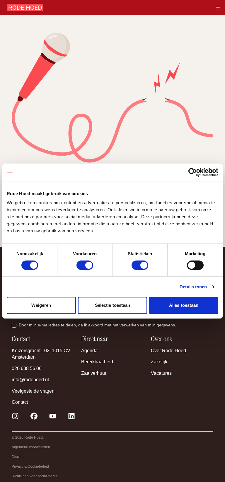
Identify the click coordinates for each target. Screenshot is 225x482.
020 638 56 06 (27, 368)
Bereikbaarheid (97, 361)
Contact (20, 402)
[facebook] (34, 416)
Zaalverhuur (93, 373)
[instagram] (15, 416)
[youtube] (52, 416)
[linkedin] (71, 416)
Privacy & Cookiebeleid (30, 466)
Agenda (89, 350)
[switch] (84, 265)
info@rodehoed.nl (30, 379)
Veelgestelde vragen (33, 391)
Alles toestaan (183, 305)
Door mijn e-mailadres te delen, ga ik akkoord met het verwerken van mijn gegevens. (97, 325)
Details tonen (193, 286)
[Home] (25, 7)
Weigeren (41, 305)
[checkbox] (14, 325)
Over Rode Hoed (168, 350)
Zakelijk (159, 361)
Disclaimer (20, 457)
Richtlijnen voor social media (35, 476)
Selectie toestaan (112, 305)
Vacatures (161, 373)
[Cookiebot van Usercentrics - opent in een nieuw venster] (192, 172)
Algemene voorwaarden (31, 447)
